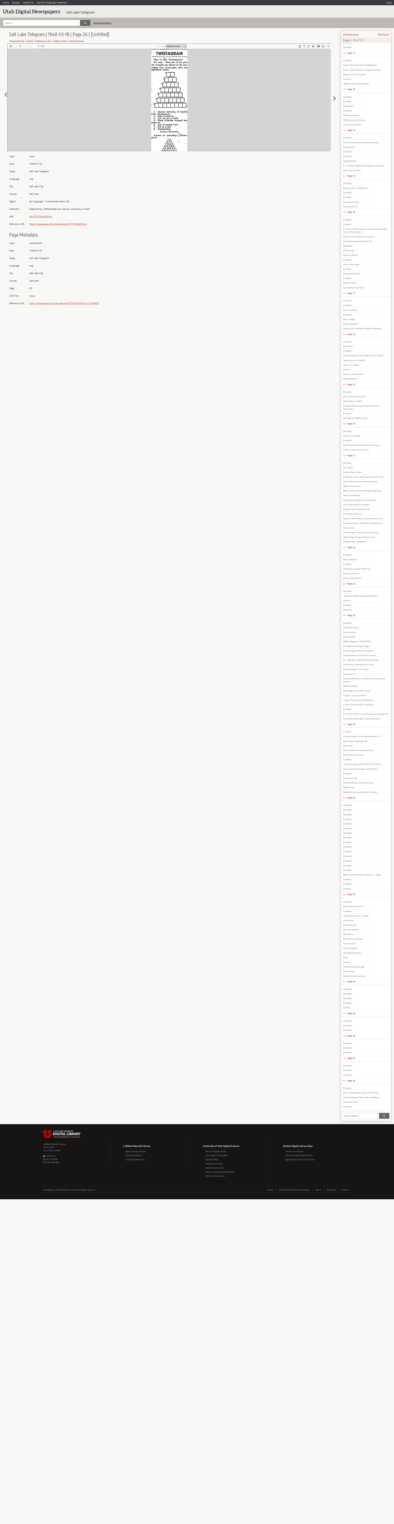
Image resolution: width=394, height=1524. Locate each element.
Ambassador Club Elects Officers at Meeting (362, 328)
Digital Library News (214, 1167)
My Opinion (348, 246)
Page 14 (351, 130)
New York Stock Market (353, 939)
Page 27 (351, 894)
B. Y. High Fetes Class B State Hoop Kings (360, 660)
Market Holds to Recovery (354, 976)
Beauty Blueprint (350, 378)
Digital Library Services (135, 1151)
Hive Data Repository (215, 1176)
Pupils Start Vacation (352, 170)
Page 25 (351, 724)
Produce (346, 962)
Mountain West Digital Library (299, 1155)
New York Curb (349, 943)
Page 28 (351, 981)
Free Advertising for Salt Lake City (357, 241)
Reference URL (43, 40)
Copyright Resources (134, 1159)
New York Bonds (350, 948)
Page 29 (351, 1013)
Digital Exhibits (212, 1159)
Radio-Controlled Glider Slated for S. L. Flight (362, 874)
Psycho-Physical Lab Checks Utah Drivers (360, 1092)
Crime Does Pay (350, 778)
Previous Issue (350, 34)
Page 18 (351, 334)
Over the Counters (351, 929)
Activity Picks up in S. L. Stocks (356, 915)
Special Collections (133, 1155)
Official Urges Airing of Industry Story (359, 537)
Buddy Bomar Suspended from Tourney (360, 792)
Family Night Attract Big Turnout (357, 690)
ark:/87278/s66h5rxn (40, 216)
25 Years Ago (349, 250)
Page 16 (351, 212)
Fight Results (348, 787)
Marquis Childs (349, 283)
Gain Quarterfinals (351, 627)
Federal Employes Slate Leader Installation (361, 1097)
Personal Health (350, 310)
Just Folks (347, 269)
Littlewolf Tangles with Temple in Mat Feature (362, 764)
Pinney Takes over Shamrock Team (358, 750)
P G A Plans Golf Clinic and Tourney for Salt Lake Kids (365, 714)
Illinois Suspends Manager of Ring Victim (360, 769)
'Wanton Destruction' (352, 486)
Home (6, 2)
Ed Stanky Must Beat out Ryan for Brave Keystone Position (364, 680)
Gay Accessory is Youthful (354, 360)
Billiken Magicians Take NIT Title (357, 641)
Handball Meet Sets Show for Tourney (359, 655)
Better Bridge (349, 319)
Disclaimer (331, 1189)
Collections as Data (214, 1163)
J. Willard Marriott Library (54, 1144)
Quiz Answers (349, 971)
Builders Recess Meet (352, 472)
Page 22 (351, 547)
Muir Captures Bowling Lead (355, 741)
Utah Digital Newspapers (216, 1155)
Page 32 (351, 1080)
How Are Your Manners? (353, 374)
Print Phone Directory (352, 514)
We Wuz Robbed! (350, 686)
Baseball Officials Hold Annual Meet (358, 782)
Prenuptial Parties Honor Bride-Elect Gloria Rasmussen (361, 407)
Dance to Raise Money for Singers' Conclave (362, 70)
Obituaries (347, 609)
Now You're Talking (351, 436)
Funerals (347, 1007)
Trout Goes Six (349, 674)
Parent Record (76, 40)
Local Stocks (348, 920)
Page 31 (351, 1058)
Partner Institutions (294, 1151)
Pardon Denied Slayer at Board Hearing (360, 481)
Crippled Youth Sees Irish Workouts (358, 700)
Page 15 (351, 175)
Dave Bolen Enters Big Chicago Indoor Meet (362, 718)
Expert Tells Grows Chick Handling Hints (360, 65)
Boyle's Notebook (350, 324)
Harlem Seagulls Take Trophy (355, 669)
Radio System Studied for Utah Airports (360, 500)
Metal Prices (348, 934)
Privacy (270, 1189)
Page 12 (351, 52)
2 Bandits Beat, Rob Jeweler (355, 541)
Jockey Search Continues (353, 755)
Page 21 (351, 455)
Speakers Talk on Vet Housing (356, 83)
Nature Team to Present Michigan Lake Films (362, 490)
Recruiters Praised (351, 202)
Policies (345, 1189)
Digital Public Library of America (299, 1159)
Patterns (346, 369)
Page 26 (351, 797)
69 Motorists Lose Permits (354, 120)
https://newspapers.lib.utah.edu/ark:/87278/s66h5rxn (58, 224)
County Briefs (349, 147)
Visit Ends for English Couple (355, 418)
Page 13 (351, 89)
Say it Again (348, 467)
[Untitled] (347, 47)
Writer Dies (348, 745)
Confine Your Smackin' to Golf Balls (358, 704)
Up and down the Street (353, 906)
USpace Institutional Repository (219, 1172)
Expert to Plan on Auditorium (355, 188)
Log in (389, 2)
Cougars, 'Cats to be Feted (354, 695)
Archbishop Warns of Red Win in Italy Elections (363, 523)
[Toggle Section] (344, 53)
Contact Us (28, 2)
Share (30, 40)
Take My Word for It (351, 273)
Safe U (318, 1189)
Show (32, 295)
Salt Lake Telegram (80, 12)
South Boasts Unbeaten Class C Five (358, 664)
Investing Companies (352, 952)
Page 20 (351, 423)
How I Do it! (348, 346)
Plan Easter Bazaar (351, 115)
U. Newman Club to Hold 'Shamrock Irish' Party (363, 477)
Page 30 (351, 1035)
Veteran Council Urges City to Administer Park (362, 518)
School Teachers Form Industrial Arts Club (361, 142)
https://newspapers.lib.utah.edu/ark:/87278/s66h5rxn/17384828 (64, 303)
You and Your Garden (352, 124)
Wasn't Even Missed (351, 495)
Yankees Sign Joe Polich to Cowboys (358, 650)
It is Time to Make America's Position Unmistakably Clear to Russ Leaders (365, 230)
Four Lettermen (349, 632)
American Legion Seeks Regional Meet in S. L (362, 736)
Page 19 (351, 384)
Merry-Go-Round (350, 255)
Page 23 (351, 583)
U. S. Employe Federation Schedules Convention (363, 165)
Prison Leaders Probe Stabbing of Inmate (360, 532)
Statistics (347, 600)
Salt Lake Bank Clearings (353, 966)
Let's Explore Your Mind (353, 287)
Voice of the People (351, 264)
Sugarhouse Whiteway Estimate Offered (360, 596)
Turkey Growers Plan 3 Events (356, 449)
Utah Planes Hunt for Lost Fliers (356, 504)
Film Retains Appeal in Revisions (356, 568)
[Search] (85, 23)
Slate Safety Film (350, 1102)
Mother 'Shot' (349, 528)
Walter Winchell (350, 559)
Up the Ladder (349, 636)
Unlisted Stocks (349, 925)
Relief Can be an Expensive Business (358, 236)
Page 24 (351, 615)
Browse (16, 2)
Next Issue (383, 34)
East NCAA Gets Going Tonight (356, 646)
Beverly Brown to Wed (352, 401)
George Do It (348, 106)
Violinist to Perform (351, 573)
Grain (345, 957)
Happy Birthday (349, 161)
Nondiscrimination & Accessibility (294, 1189)
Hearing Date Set (350, 206)
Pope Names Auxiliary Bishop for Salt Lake (361, 445)
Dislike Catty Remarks (352, 578)
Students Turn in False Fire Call (356, 509)
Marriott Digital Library (215, 1151)
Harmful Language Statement (52, 2)
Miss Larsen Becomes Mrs (354, 396)
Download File (16, 40)
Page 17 (351, 293)
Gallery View (59, 40)
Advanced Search (102, 23)
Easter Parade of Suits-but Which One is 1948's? (363, 355)
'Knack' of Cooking (351, 365)
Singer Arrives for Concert (354, 74)
